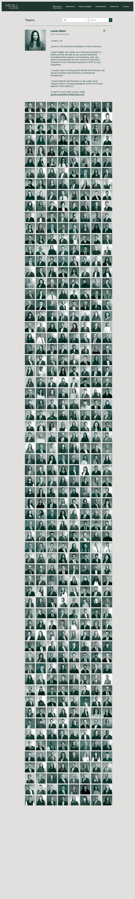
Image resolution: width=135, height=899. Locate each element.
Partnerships (101, 6)
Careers (126, 6)
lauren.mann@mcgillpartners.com (67, 94)
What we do (70, 6)
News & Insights (85, 6)
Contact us (114, 6)
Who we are (57, 6)
